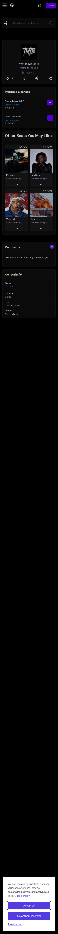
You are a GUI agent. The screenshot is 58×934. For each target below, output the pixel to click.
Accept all (29, 905)
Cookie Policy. (22, 896)
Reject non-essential (29, 916)
